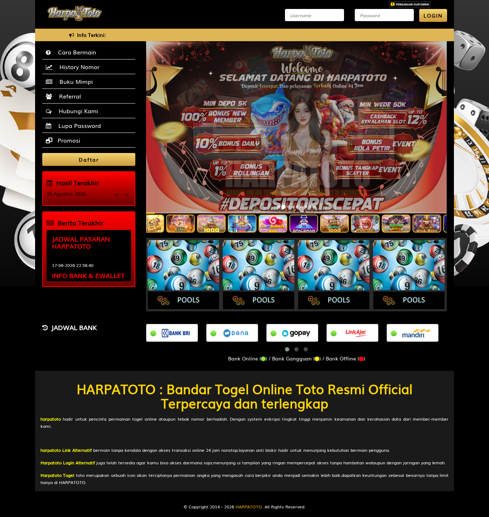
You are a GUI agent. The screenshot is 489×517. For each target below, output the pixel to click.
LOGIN (433, 15)
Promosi (68, 140)
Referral (68, 96)
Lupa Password (78, 125)
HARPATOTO (249, 506)
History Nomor (78, 66)
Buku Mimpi (74, 81)
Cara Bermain (75, 52)
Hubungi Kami (76, 110)
